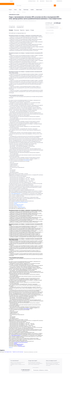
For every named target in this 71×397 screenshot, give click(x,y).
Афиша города (39, 9)
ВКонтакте (19, 205)
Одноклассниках (21, 207)
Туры (20, 9)
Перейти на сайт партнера (17, 351)
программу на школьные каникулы (20, 202)
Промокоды (25, 9)
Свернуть (11, 347)
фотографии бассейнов (18, 204)
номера (15, 203)
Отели (15, 9)
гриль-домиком (26, 159)
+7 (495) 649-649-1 (25, 369)
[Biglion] (12, 4)
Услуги (10, 9)
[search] (55, 5)
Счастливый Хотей (7, 351)
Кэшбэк (32, 9)
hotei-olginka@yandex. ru (16, 193)
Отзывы (32, 30)
